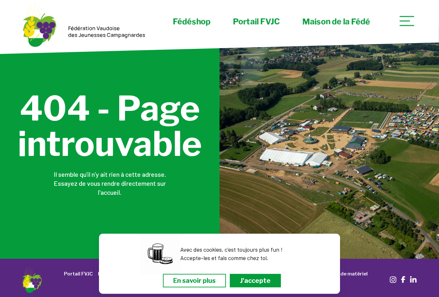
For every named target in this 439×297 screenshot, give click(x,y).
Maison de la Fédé (336, 21)
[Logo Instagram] (393, 279)
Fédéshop (191, 21)
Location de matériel (343, 274)
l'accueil (109, 192)
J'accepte (255, 280)
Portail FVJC (256, 21)
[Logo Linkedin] (413, 279)
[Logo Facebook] (403, 279)
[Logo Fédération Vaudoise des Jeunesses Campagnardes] (84, 26)
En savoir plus (194, 280)
